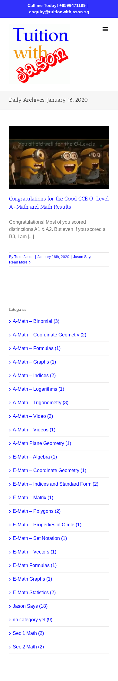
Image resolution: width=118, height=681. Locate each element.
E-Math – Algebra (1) (35, 456)
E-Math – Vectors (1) (34, 551)
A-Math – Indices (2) (34, 375)
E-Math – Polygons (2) (37, 511)
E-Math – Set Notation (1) (40, 538)
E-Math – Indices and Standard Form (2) (55, 484)
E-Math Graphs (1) (32, 579)
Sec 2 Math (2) (28, 646)
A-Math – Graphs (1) (34, 361)
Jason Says (82, 257)
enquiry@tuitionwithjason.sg (59, 11)
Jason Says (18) (30, 606)
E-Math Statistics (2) (34, 592)
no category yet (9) (32, 619)
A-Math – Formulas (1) (37, 348)
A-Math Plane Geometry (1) (42, 443)
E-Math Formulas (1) (35, 565)
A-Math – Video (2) (33, 416)
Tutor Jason (24, 257)
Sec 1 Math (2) (28, 633)
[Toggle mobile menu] (106, 29)
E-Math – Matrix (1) (33, 497)
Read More (18, 262)
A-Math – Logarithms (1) (38, 389)
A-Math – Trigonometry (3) (40, 402)
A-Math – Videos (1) (34, 429)
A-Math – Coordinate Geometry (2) (49, 334)
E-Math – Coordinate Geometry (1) (49, 470)
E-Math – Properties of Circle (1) (47, 524)
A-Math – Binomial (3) (36, 321)
